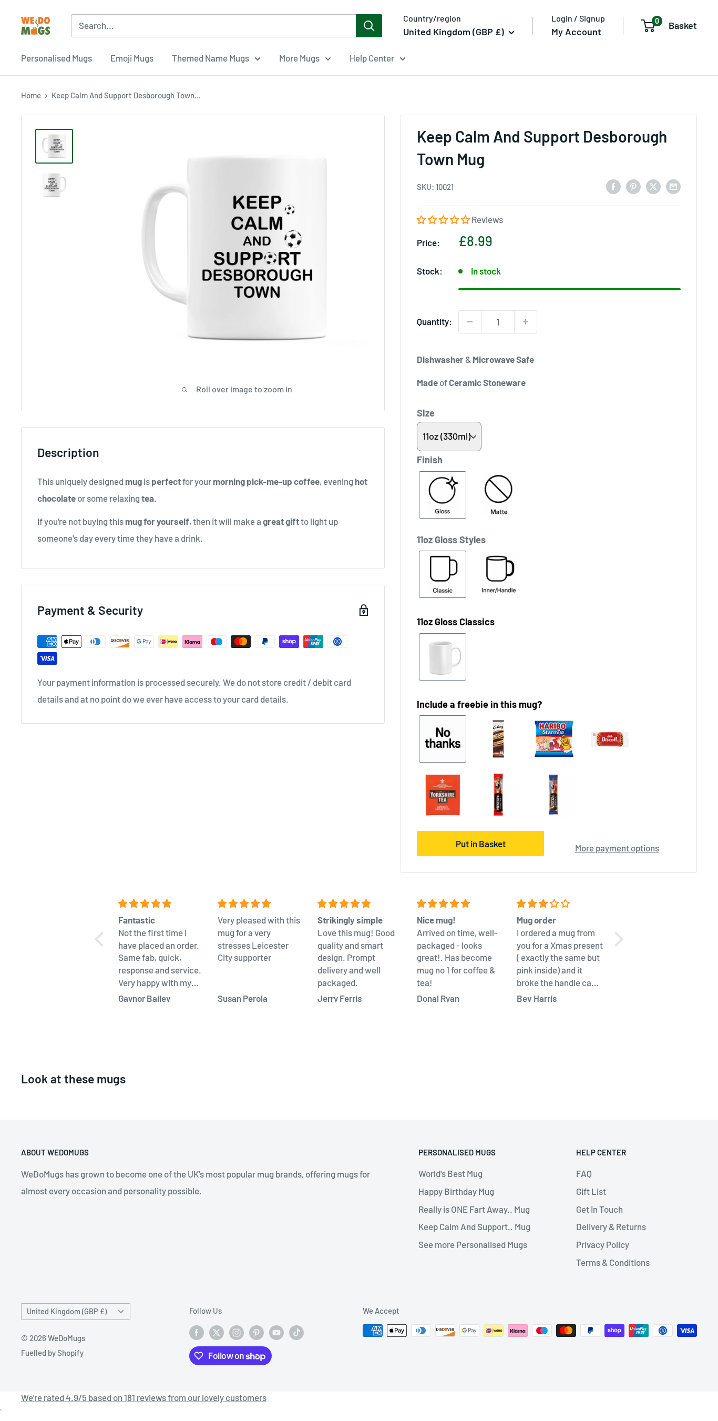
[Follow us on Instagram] (236, 1332)
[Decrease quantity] (470, 322)
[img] (162, 903)
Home (31, 95)
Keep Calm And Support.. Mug (474, 1226)
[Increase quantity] (526, 322)
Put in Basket (481, 843)
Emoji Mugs (131, 58)
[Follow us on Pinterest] (256, 1332)
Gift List (591, 1191)
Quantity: (434, 321)
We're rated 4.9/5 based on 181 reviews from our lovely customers (143, 1397)
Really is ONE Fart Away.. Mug (474, 1209)
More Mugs (299, 58)
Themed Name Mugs (210, 58)
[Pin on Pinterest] (633, 185)
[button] (444, 219)
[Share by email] (673, 185)
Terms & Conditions (613, 1262)
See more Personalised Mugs (472, 1244)
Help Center (372, 58)
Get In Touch (599, 1209)
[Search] (369, 25)
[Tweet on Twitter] (653, 185)
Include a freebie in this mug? (479, 704)
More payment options (617, 848)
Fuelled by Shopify (52, 1352)
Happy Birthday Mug (456, 1191)
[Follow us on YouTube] (276, 1332)
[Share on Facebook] (613, 185)
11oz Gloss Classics (456, 621)
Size (426, 413)
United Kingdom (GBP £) (67, 1311)
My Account (576, 31)
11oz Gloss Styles (451, 539)
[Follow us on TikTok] (296, 1332)
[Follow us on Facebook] (196, 1332)
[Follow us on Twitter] (216, 1332)
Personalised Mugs (56, 58)
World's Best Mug (450, 1173)
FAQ (584, 1173)
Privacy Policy (602, 1244)
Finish (430, 459)
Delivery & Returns (611, 1226)
